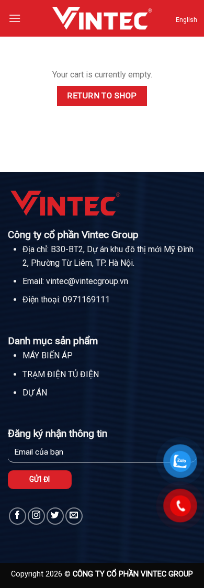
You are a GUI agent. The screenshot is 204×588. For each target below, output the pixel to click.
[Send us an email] (74, 516)
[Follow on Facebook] (17, 516)
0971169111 (86, 299)
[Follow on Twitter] (55, 516)
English (186, 20)
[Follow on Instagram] (36, 516)
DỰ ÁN (34, 393)
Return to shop (102, 95)
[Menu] (14, 18)
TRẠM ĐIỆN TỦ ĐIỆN (60, 374)
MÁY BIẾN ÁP (47, 355)
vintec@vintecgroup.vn (87, 281)
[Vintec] (102, 18)
